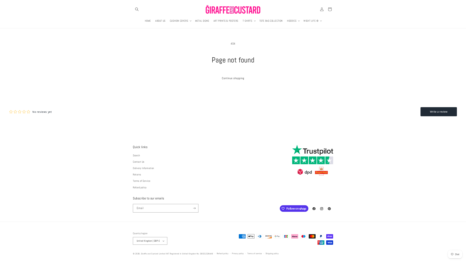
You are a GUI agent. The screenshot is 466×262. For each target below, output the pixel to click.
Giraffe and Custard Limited (153, 253)
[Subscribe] (194, 208)
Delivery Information (143, 168)
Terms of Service (141, 180)
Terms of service (254, 253)
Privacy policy (238, 253)
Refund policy (140, 187)
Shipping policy (272, 253)
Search (136, 155)
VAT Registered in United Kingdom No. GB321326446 (189, 253)
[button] (137, 9)
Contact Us (138, 161)
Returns (137, 174)
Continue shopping (233, 78)
